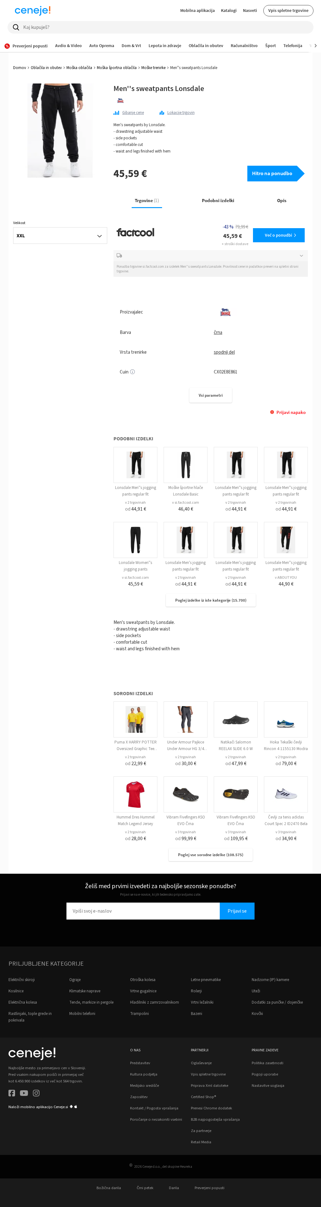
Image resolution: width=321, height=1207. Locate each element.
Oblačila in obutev (46, 68)
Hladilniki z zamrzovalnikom (154, 1002)
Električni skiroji (21, 980)
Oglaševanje (201, 1063)
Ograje (75, 980)
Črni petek (145, 1188)
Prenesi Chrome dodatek (211, 1108)
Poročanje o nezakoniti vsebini (156, 1119)
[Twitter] (24, 1094)
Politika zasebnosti (267, 1063)
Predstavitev (140, 1063)
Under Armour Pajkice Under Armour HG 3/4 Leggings (185, 748)
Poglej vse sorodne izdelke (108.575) (210, 854)
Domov (19, 68)
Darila (174, 1188)
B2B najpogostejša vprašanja (215, 1119)
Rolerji (196, 991)
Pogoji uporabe (265, 1074)
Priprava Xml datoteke (209, 1085)
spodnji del (224, 352)
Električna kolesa (22, 1002)
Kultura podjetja (143, 1074)
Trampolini (139, 1014)
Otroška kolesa (142, 980)
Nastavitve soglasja (268, 1085)
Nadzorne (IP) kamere (270, 980)
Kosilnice (16, 991)
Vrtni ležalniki (202, 1002)
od (135, 509)
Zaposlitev (139, 1097)
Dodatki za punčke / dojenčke (277, 1002)
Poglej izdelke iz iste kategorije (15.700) (210, 600)
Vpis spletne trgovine (288, 10)
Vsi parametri (211, 395)
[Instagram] (36, 1094)
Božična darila (109, 1188)
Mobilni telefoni (82, 1014)
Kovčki (257, 1014)
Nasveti (250, 10)
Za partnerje (201, 1131)
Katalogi (229, 10)
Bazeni (196, 1014)
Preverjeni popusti (209, 1188)
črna (218, 332)
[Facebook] (11, 1094)
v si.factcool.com (185, 502)
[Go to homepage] (33, 11)
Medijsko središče (144, 1085)
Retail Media (201, 1142)
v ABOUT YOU (286, 577)
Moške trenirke (153, 68)
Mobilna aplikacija (197, 10)
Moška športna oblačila (117, 68)
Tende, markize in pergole (91, 1002)
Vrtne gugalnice (143, 991)
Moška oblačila (79, 68)
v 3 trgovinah (185, 832)
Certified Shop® (203, 1097)
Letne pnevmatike (206, 980)
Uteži (256, 991)
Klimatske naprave (84, 991)
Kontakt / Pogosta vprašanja (154, 1108)
